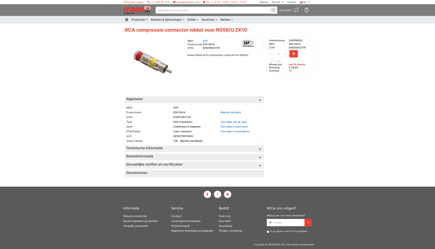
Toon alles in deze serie (234, 126)
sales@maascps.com (187, 2)
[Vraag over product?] (278, 61)
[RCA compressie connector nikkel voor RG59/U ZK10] (152, 64)
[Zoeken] (273, 10)
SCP (205, 40)
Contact (291, 2)
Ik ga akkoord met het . (289, 231)
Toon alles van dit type (233, 121)
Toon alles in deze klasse (234, 131)
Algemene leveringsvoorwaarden (192, 230)
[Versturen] (308, 222)
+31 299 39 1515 (160, 2)
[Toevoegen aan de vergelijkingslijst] (272, 61)
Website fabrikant (230, 112)
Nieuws (264, 2)
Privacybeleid (300, 231)
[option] (152, 64)
